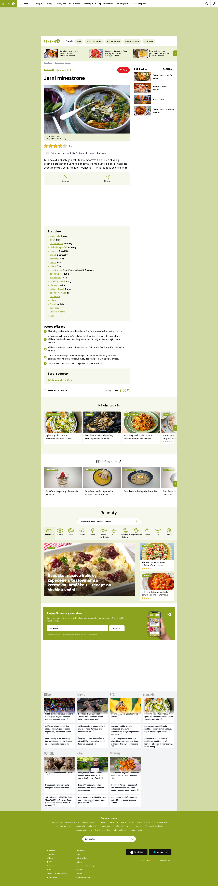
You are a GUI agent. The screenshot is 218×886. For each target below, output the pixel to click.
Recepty (39, 4)
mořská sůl (55, 296)
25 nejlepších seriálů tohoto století (59, 773)
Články (49, 4)
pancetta (54, 251)
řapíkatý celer (56, 243)
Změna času (113, 822)
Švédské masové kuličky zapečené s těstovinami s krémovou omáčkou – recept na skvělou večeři (79, 582)
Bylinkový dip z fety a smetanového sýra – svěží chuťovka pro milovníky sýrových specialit (59, 437)
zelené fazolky (56, 273)
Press (77, 854)
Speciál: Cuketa (106, 4)
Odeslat (117, 628)
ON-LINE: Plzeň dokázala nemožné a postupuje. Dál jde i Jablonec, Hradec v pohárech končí (59, 716)
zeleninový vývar (58, 292)
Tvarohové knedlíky (102, 830)
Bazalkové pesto (57, 311)
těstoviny (54, 285)
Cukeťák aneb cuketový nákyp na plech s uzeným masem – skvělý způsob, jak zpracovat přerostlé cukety (70, 57)
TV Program (60, 4)
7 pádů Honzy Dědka (77, 826)
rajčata (53, 262)
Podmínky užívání (53, 866)
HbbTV (49, 862)
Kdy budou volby (143, 822)
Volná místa (51, 854)
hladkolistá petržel (58, 247)
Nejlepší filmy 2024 (72, 822)
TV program (101, 822)
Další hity (167, 69)
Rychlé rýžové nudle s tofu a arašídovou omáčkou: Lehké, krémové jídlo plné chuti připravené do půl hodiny (138, 437)
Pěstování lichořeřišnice (154, 826)
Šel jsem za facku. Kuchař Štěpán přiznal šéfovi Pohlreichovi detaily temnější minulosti (91, 741)
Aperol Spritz (158, 99)
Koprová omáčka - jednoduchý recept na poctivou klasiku (159, 53)
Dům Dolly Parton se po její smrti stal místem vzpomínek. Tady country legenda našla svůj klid (124, 787)
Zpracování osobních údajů (85, 866)
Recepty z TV (90, 4)
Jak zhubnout (56, 822)
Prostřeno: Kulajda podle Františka (140, 491)
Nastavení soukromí (82, 878)
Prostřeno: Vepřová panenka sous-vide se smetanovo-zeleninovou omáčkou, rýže (99, 493)
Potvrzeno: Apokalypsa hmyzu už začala (124, 715)
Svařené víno (105, 826)
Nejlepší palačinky (120, 830)
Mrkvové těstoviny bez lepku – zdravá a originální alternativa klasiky (156, 595)
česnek (53, 255)
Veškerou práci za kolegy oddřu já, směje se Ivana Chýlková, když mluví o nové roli (91, 729)
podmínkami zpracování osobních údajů (83, 635)
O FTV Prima (51, 850)
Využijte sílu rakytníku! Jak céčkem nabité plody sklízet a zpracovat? (125, 774)
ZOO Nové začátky (160, 822)
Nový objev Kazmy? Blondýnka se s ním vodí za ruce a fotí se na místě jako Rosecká (92, 800)
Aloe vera (138, 826)
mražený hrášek (57, 281)
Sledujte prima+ (140, 4)
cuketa (53, 266)
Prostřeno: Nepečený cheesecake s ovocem (62, 493)
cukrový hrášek (57, 289)
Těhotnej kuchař (123, 4)
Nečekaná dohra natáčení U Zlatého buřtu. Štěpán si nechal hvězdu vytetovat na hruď (90, 716)
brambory (54, 258)
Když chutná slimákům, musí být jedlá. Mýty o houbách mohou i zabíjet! (124, 800)
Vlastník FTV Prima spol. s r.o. (57, 874)
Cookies (49, 870)
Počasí (131, 822)
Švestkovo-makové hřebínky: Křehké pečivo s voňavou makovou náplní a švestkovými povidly (100, 437)
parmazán (54, 308)
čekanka (54, 304)
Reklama (50, 858)
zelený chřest (56, 270)
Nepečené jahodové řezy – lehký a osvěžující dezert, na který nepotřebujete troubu (115, 54)
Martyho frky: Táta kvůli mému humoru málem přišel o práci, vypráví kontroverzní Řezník (90, 775)
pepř (52, 315)
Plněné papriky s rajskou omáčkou (163, 110)
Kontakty (78, 862)
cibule (52, 239)
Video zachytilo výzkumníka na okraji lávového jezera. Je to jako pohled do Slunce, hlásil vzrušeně (124, 741)
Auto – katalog (60, 826)
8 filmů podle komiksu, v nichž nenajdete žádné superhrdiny (57, 786)
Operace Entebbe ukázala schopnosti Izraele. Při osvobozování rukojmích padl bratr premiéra (125, 730)
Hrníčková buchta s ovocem (161, 88)
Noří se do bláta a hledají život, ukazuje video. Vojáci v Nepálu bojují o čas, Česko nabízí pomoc (58, 729)
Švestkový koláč (135, 830)
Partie (123, 822)
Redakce (78, 874)
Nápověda (79, 870)
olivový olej (55, 236)
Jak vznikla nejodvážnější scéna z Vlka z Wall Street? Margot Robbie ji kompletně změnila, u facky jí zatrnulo (58, 801)
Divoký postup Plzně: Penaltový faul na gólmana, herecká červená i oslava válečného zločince (59, 741)
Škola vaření (74, 4)
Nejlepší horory (88, 822)
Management (80, 850)
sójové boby (55, 277)
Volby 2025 (92, 826)
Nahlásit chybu (52, 878)
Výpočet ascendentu (84, 830)
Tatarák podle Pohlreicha (122, 826)
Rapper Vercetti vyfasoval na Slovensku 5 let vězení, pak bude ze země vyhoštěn (92, 787)
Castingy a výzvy (81, 858)
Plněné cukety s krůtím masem (162, 76)
